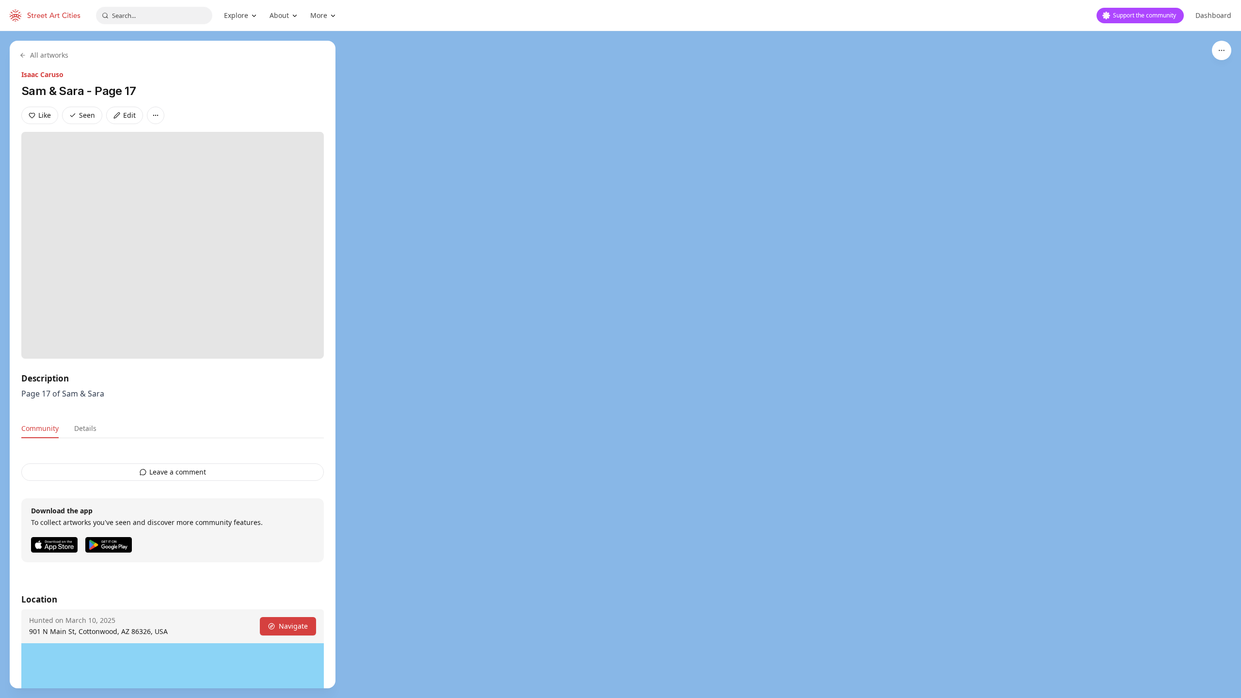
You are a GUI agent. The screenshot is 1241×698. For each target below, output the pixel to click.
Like (44, 115)
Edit (129, 115)
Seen (87, 115)
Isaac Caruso (42, 74)
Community (40, 428)
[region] (620, 364)
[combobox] (154, 15)
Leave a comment (177, 471)
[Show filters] (1221, 50)
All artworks (49, 55)
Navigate (293, 626)
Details (85, 428)
